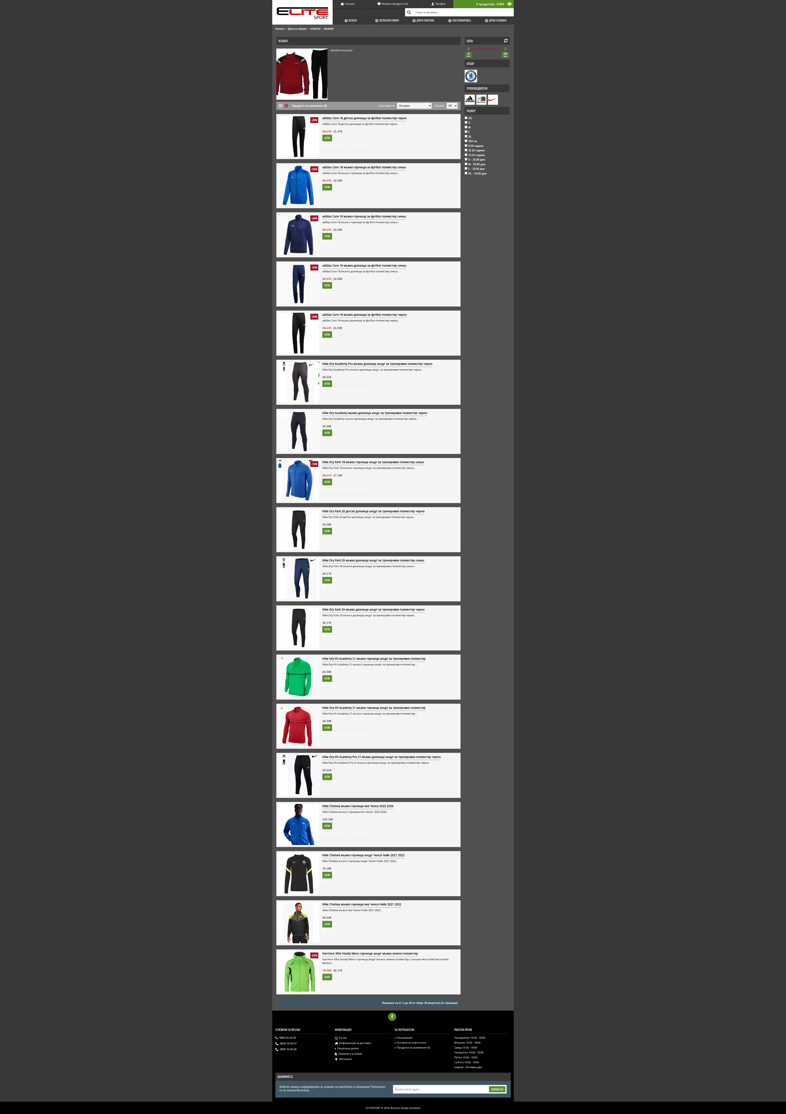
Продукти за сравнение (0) (309, 105)
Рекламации (404, 1037)
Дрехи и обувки (297, 28)
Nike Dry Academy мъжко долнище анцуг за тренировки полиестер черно (374, 413)
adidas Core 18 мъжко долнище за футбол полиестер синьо (364, 265)
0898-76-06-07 (288, 1043)
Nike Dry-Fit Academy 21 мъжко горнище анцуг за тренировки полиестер (374, 658)
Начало (280, 28)
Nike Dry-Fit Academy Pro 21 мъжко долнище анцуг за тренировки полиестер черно (381, 757)
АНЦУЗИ (315, 28)
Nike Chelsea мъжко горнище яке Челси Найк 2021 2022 (361, 904)
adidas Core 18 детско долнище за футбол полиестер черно (364, 118)
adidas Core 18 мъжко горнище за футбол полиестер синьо (364, 167)
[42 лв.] (468, 49)
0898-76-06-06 (288, 1049)
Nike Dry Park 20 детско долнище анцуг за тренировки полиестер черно (373, 511)
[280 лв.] (505, 49)
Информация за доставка (355, 1043)
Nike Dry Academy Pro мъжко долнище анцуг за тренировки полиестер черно (377, 364)
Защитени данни (348, 1048)
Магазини (345, 1059)
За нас (343, 1037)
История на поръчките (411, 1042)
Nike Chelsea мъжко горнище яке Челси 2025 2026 (357, 806)
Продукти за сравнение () (413, 1047)
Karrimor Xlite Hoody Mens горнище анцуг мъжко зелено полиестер (370, 953)
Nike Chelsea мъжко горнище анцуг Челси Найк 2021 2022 (363, 855)
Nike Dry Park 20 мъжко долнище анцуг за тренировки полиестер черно (373, 609)
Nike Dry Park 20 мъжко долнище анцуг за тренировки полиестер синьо (373, 560)
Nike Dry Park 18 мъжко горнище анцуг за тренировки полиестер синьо (373, 462)
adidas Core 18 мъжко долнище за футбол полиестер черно (364, 315)
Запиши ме (497, 1089)
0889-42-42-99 (287, 1037)
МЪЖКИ (329, 28)
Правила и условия (350, 1053)
